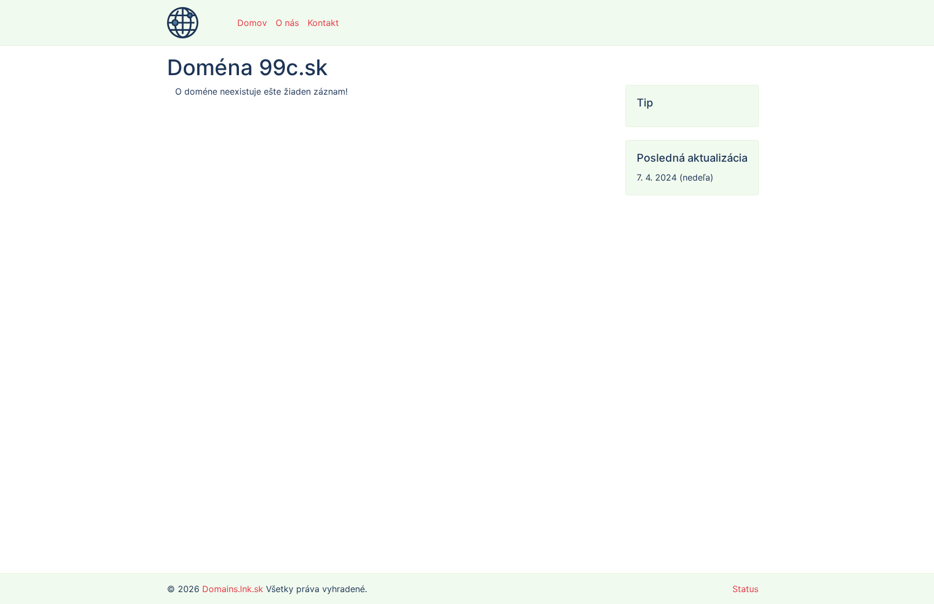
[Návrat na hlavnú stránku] (182, 22)
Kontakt (323, 22)
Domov (252, 22)
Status (745, 588)
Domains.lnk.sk (232, 588)
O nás (287, 22)
